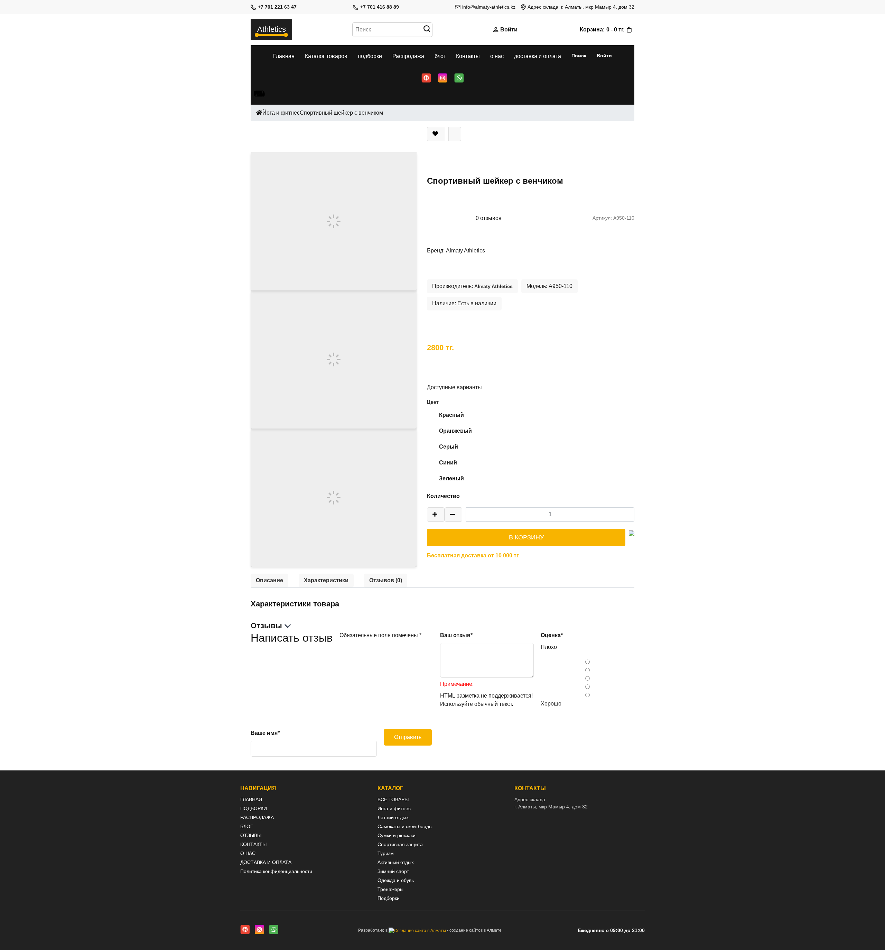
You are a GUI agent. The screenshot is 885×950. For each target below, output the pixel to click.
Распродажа (408, 56)
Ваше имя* (265, 733)
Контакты (468, 56)
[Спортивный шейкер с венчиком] (334, 221)
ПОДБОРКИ (253, 808)
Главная (284, 56)
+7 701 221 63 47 (277, 7)
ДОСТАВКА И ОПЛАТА (265, 862)
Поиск (578, 55)
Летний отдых (393, 817)
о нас (497, 56)
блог (440, 56)
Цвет (433, 402)
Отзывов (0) (385, 580)
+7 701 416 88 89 (379, 7)
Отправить (407, 737)
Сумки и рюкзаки (397, 835)
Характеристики (326, 580)
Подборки (389, 898)
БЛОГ (246, 826)
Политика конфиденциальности (276, 871)
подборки (370, 56)
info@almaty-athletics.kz (488, 7)
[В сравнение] (454, 134)
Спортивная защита (400, 844)
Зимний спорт (393, 871)
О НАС (247, 853)
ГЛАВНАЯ (251, 799)
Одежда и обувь (396, 880)
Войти (509, 29)
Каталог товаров (326, 56)
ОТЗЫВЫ (250, 835)
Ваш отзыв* (456, 635)
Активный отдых (396, 862)
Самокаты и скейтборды (405, 826)
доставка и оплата (537, 56)
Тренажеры (390, 889)
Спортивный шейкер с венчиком (341, 113)
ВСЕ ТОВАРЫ (393, 799)
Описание (269, 580)
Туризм (386, 853)
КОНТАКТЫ (253, 844)
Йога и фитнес (281, 113)
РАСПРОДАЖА (257, 817)
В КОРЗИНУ (526, 537)
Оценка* (552, 635)
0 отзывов (489, 218)
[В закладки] (436, 134)
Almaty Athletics (465, 250)
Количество (443, 496)
